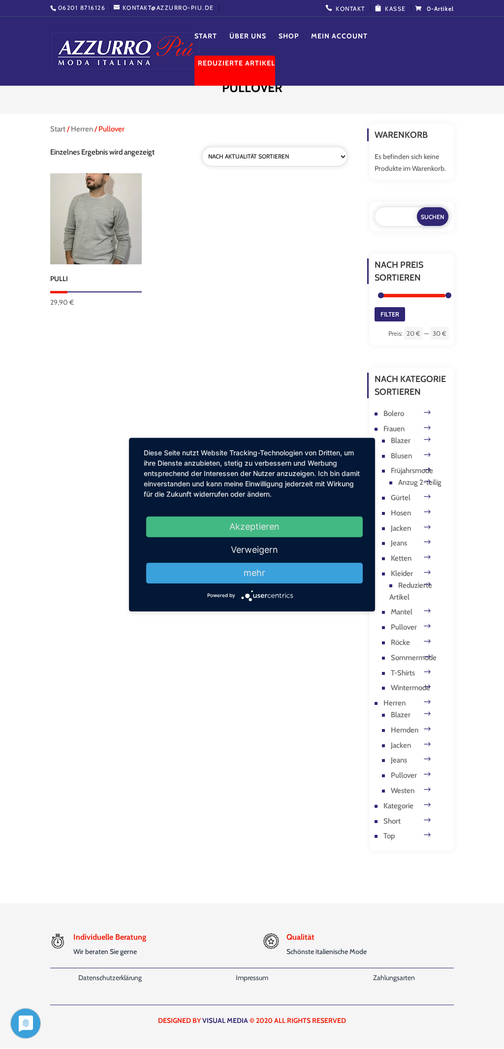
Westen (402, 790)
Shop (289, 36)
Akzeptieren (254, 526)
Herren (82, 129)
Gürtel (400, 497)
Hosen (401, 513)
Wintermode (410, 687)
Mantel (401, 611)
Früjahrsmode (412, 470)
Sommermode (414, 657)
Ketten (401, 558)
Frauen (394, 428)
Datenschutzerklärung (110, 977)
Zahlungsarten (394, 977)
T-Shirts (403, 672)
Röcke (400, 642)
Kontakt (350, 8)
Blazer (400, 440)
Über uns (247, 36)
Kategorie (398, 805)
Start (205, 36)
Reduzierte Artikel (236, 63)
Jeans (399, 543)
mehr (254, 573)
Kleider (402, 573)
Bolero (393, 413)
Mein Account (339, 36)
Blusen (401, 455)
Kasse (395, 8)
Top (389, 835)
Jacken (401, 528)
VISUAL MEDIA (225, 1020)
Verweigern (254, 549)
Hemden (404, 730)
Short (392, 821)
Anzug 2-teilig (419, 482)
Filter (389, 314)
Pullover (404, 627)
